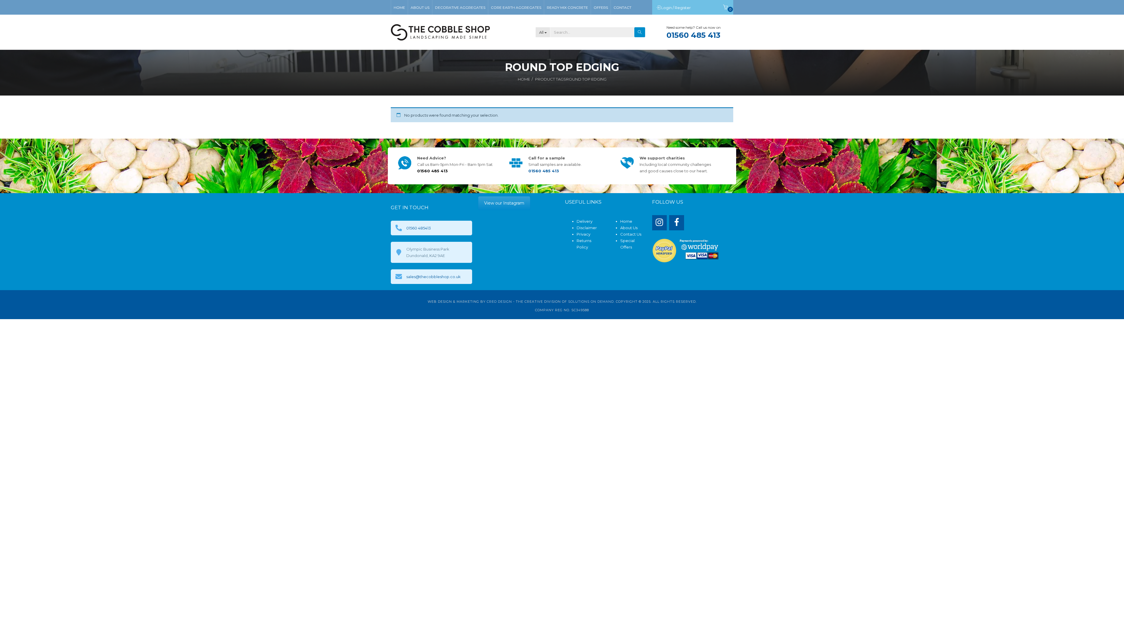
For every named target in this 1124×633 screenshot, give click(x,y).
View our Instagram (504, 203)
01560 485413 (418, 228)
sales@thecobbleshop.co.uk (433, 276)
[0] (725, 7)
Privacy (583, 234)
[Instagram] (659, 223)
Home (524, 79)
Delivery (584, 221)
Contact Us (630, 234)
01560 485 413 (693, 35)
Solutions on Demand (591, 302)
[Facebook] (676, 223)
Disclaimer (587, 227)
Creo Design (499, 302)
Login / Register (676, 7)
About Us (629, 227)
